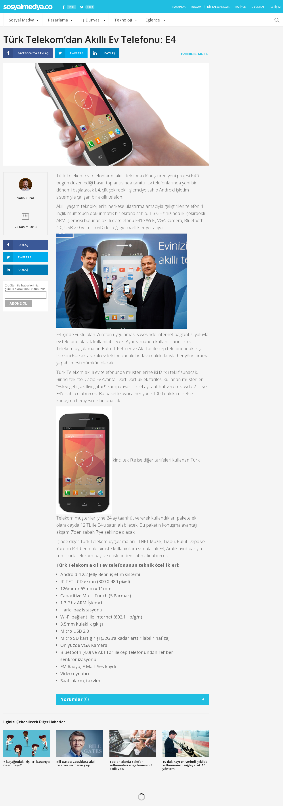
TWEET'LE (76, 53)
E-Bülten (258, 7)
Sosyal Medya (21, 20)
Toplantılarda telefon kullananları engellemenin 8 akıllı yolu (130, 765)
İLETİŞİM (275, 7)
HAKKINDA (178, 7)
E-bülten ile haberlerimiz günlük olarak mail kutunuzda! (25, 287)
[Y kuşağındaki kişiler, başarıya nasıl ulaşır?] (26, 743)
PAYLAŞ (33, 53)
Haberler (188, 54)
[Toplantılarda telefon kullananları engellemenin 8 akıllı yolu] (132, 743)
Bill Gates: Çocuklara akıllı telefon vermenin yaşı (76, 763)
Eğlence (152, 20)
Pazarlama (58, 20)
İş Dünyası (91, 20)
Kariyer (240, 7)
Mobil (203, 54)
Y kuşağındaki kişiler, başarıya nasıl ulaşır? (26, 763)
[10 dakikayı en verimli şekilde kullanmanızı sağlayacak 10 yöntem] (186, 743)
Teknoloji (123, 20)
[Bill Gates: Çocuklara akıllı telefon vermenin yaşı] (79, 743)
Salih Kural (25, 198)
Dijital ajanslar (218, 7)
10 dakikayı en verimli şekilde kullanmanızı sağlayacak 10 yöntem (185, 765)
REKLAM (196, 7)
